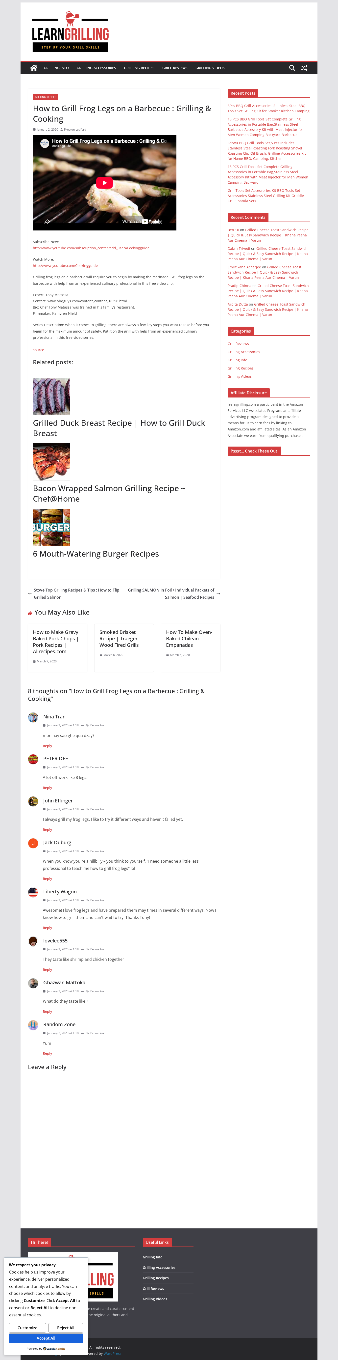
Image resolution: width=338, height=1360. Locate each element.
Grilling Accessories (96, 67)
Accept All (46, 1338)
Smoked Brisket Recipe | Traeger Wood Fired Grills (119, 638)
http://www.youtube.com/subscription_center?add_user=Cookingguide (91, 248)
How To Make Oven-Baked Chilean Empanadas (189, 638)
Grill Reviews (175, 67)
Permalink (97, 725)
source (38, 349)
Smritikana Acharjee (244, 267)
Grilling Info (56, 67)
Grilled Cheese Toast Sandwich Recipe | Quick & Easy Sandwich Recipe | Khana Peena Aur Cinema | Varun (268, 235)
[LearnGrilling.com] (34, 68)
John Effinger (58, 800)
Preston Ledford (75, 129)
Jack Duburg (57, 842)
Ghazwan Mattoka (64, 982)
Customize (27, 1328)
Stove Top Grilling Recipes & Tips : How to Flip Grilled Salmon (76, 593)
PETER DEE (55, 758)
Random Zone (59, 1024)
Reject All (65, 1328)
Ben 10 (233, 229)
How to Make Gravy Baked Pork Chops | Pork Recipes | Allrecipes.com (56, 642)
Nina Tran (54, 716)
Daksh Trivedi (239, 248)
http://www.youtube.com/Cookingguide (65, 265)
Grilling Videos (210, 67)
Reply (47, 745)
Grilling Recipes (139, 67)
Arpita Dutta (238, 304)
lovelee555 (55, 940)
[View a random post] (304, 68)
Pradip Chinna (239, 285)
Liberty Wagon (60, 891)
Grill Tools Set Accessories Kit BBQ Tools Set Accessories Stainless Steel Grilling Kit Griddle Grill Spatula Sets (266, 195)
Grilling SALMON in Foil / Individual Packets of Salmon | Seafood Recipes (171, 593)
